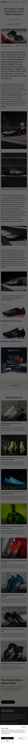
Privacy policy (24, 727)
